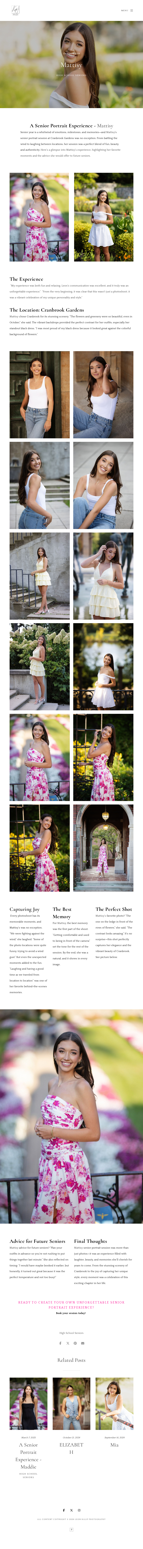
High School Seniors (71, 75)
